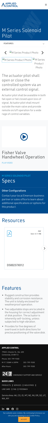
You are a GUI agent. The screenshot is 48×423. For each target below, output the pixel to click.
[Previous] (5, 52)
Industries (29, 385)
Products (6, 385)
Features (9, 43)
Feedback (23, 389)
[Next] (42, 52)
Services (17, 385)
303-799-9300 (13, 359)
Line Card (6, 389)
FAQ (14, 389)
